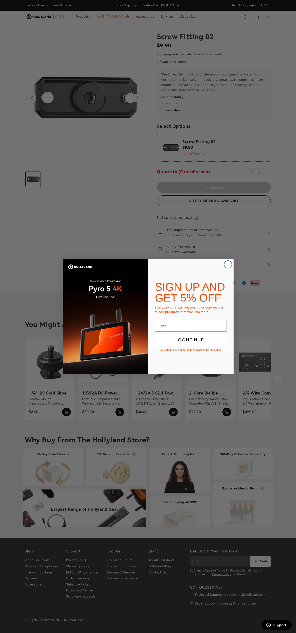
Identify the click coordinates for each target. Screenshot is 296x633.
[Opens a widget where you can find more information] (276, 625)
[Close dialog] (228, 264)
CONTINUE (191, 340)
